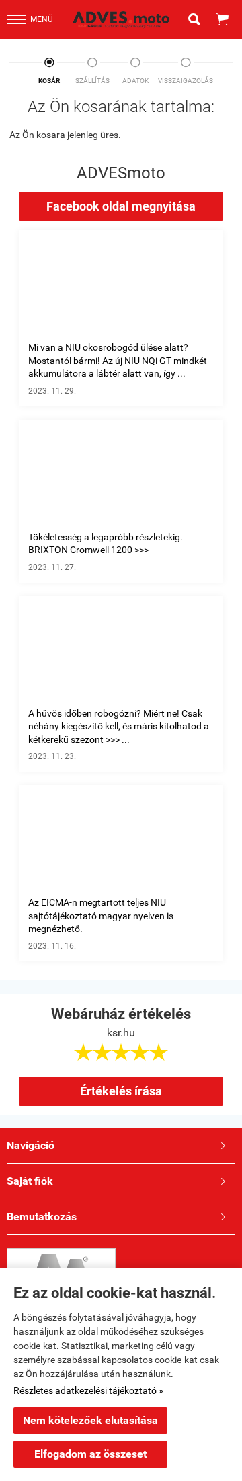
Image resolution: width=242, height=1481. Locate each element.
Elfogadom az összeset (90, 1453)
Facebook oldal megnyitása (121, 206)
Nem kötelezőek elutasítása (90, 1420)
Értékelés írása (121, 1091)
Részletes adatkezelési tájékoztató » (88, 1390)
